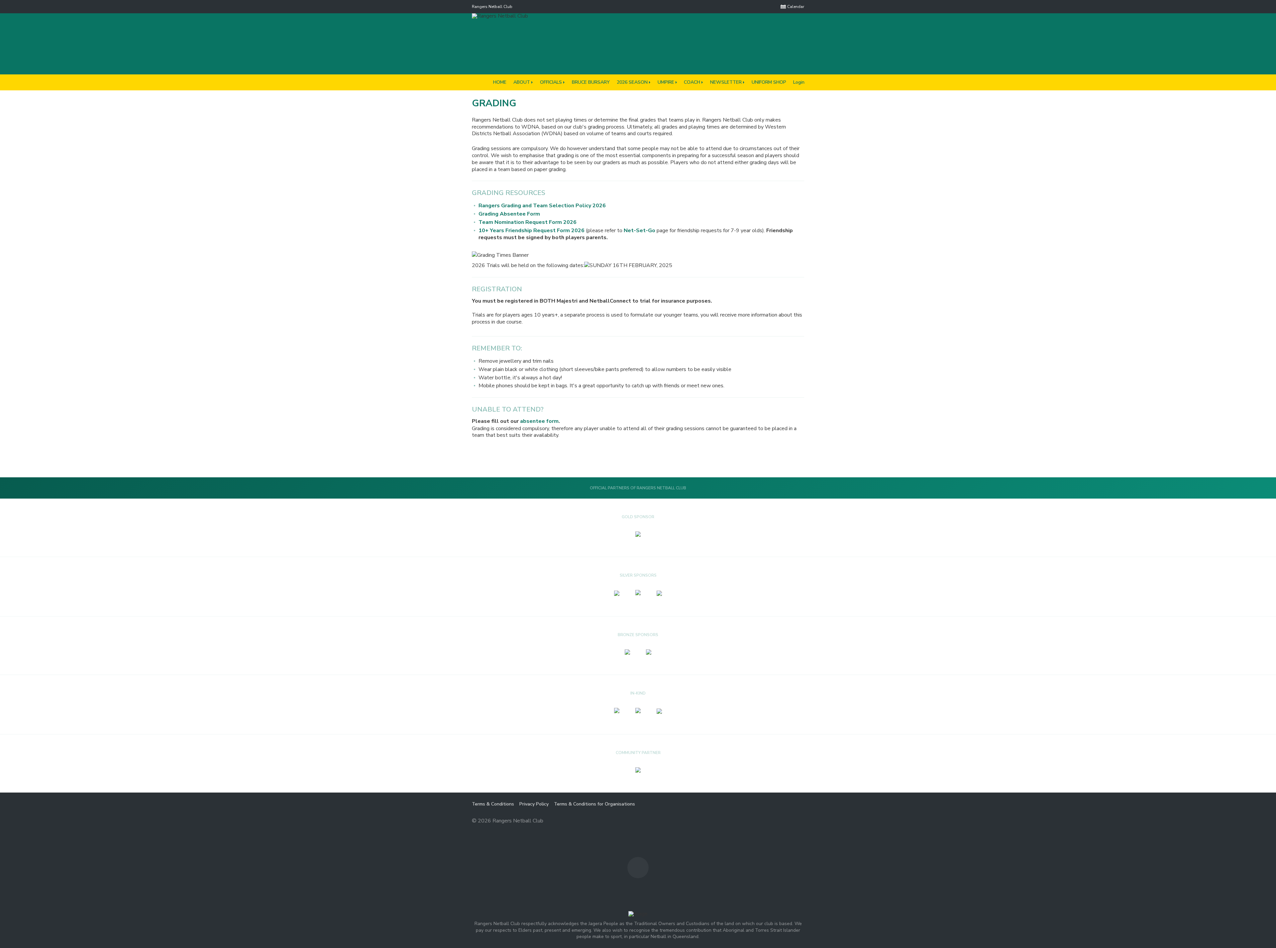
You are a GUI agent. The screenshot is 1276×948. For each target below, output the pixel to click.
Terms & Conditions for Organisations (594, 804)
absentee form (539, 421)
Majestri (780, 821)
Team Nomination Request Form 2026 (527, 222)
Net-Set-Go (639, 230)
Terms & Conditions (493, 804)
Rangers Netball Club (492, 6)
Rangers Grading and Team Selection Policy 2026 (542, 205)
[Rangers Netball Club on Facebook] (771, 6)
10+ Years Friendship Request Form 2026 (531, 230)
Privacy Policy (534, 804)
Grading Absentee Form (509, 214)
